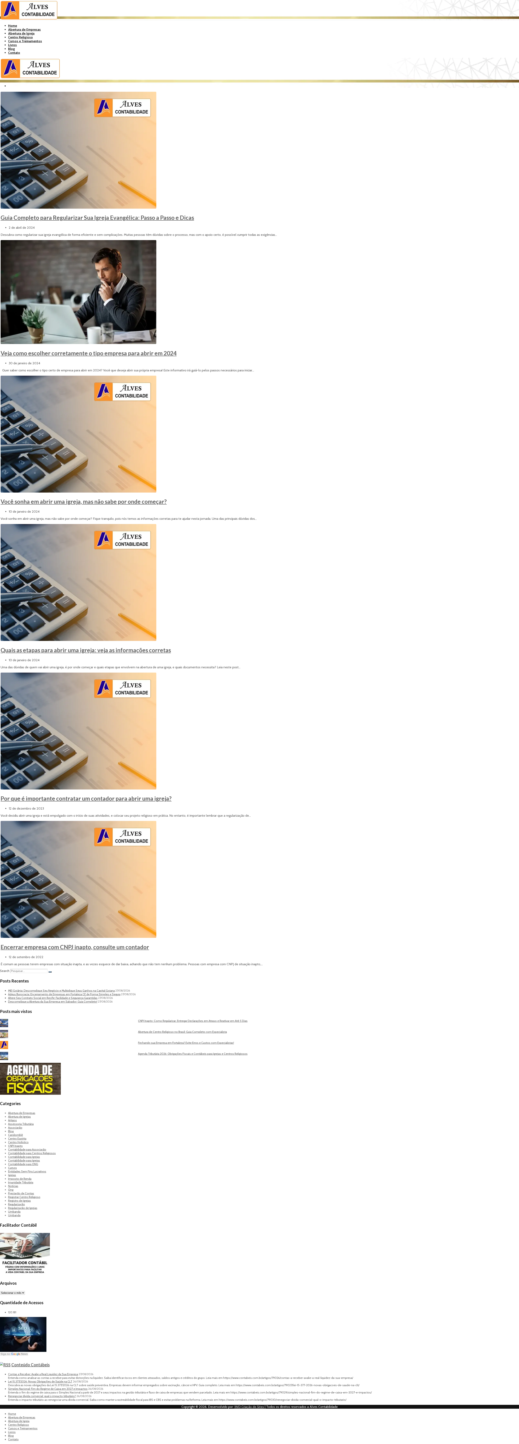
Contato (14, 53)
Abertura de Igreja (21, 33)
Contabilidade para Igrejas (24, 1157)
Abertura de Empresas (24, 29)
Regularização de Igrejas (22, 1208)
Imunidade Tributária (20, 1182)
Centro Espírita (17, 1138)
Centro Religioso (20, 37)
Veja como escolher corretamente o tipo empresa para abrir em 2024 (89, 353)
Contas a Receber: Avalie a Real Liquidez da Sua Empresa (43, 1374)
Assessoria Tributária (21, 1124)
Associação (15, 1127)
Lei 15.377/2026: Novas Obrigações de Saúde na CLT (40, 1381)
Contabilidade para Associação (27, 1149)
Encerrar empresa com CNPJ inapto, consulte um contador (75, 947)
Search (4, 971)
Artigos (12, 1120)
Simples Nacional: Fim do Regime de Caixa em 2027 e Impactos (48, 1389)
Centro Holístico (18, 1142)
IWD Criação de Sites (249, 1407)
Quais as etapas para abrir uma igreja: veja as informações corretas (86, 650)
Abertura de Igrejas (19, 1116)
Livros (12, 45)
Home (12, 26)
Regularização (16, 1204)
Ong (10, 1190)
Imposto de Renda (19, 1179)
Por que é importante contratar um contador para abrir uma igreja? (86, 798)
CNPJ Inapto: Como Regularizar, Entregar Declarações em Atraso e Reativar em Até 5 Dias (193, 1021)
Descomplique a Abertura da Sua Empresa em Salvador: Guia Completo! (52, 1001)
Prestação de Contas (21, 1193)
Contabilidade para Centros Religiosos (32, 1153)
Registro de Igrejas (19, 1200)
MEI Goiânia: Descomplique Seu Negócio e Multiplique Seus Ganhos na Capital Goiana (61, 990)
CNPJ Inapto (15, 1146)
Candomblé (15, 1135)
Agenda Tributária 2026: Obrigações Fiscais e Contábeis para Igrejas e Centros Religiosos (193, 1054)
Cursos (12, 1168)
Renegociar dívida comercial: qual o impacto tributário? (42, 1396)
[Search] (50, 972)
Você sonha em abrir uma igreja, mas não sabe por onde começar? (84, 501)
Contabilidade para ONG (23, 1164)
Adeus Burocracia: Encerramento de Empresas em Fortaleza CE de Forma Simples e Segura (64, 994)
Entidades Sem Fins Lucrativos (27, 1171)
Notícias (13, 1186)
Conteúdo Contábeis (30, 1364)
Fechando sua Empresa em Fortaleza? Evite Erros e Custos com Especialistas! (186, 1043)
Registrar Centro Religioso (24, 1197)
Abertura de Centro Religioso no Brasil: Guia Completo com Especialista (182, 1032)
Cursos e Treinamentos (25, 41)
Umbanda (14, 1211)
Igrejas (12, 1175)
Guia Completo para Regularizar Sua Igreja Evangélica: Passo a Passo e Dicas (97, 217)
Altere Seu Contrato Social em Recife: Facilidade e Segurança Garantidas (53, 998)
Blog (11, 49)
